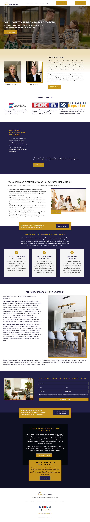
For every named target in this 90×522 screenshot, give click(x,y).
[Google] (50, 507)
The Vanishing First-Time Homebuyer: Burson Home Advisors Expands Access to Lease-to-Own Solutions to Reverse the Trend (72, 111)
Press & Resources (47, 502)
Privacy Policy (41, 513)
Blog (47, 3)
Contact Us (62, 502)
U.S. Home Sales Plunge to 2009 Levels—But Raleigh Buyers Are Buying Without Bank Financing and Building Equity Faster (44, 112)
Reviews (42, 3)
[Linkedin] (47, 507)
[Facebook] (40, 507)
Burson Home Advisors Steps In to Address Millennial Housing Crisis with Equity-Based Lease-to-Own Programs (16, 112)
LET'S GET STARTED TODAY (63, 399)
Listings (39, 502)
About (36, 3)
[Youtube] (45, 507)
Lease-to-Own (29, 3)
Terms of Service (48, 513)
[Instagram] (42, 507)
